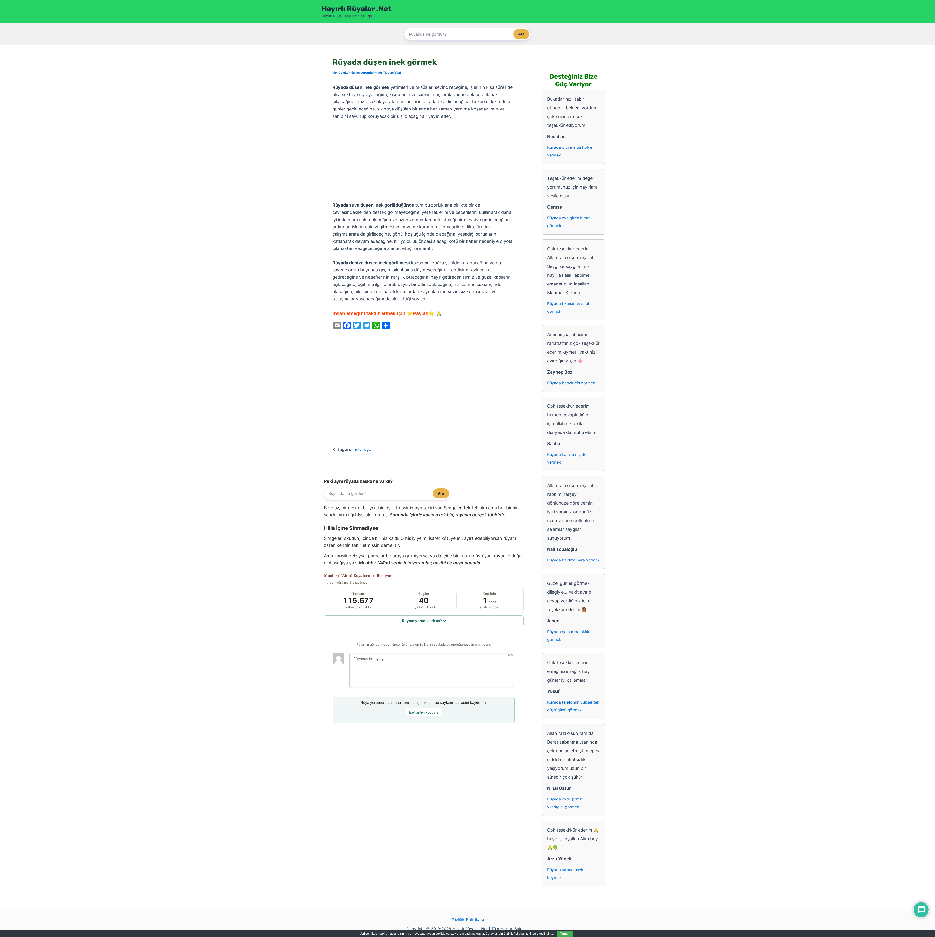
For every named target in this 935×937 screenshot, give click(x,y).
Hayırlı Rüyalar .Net (356, 8)
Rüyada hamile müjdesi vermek (568, 458)
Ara (521, 34)
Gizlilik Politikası (467, 919)
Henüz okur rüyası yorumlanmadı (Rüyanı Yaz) (366, 72)
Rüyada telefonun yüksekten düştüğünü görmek (573, 706)
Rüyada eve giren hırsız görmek (568, 221)
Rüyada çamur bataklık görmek (568, 635)
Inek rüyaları (364, 449)
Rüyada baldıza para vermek (573, 560)
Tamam (565, 933)
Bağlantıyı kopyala (423, 712)
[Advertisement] (423, 161)
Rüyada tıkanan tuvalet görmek (568, 307)
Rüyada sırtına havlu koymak (565, 873)
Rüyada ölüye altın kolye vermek (569, 151)
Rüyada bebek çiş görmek (571, 382)
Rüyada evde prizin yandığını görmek (564, 803)
